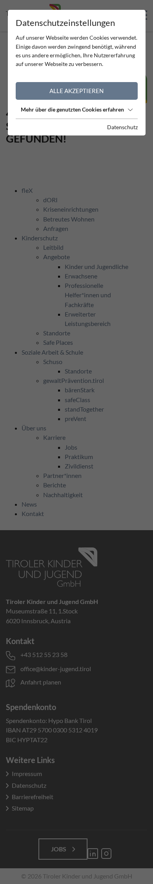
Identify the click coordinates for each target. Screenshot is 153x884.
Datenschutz (122, 127)
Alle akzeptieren (76, 90)
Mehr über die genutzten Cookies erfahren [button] (72, 109)
